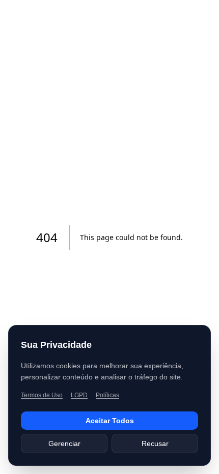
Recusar (155, 443)
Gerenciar (64, 443)
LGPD (79, 395)
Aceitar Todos (110, 421)
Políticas (107, 395)
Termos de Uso (42, 395)
